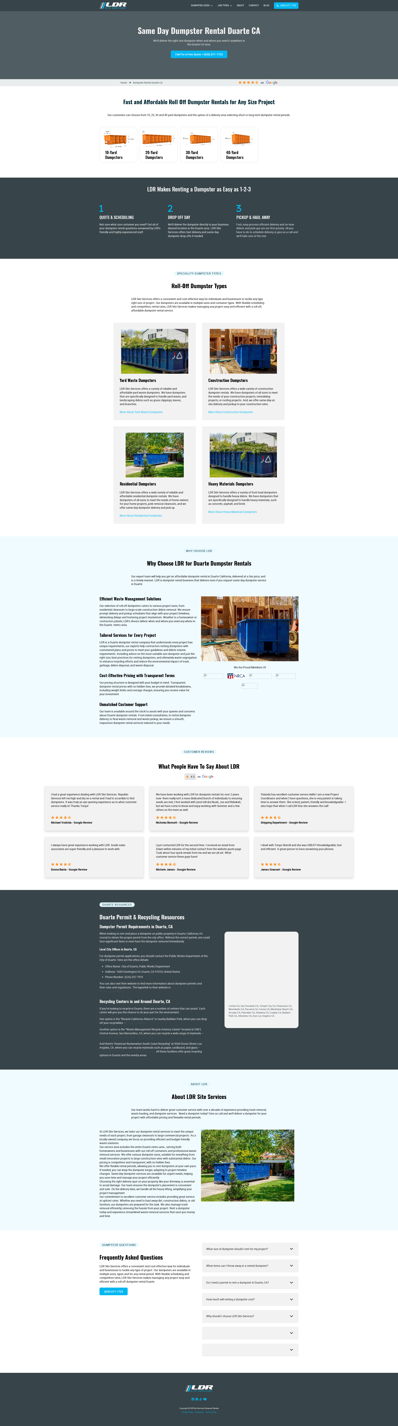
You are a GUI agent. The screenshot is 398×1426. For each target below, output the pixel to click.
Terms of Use (211, 1412)
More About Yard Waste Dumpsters (141, 412)
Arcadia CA (234, 1012)
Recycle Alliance (136, 1023)
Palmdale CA (248, 1012)
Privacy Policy (187, 1412)
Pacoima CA (251, 1009)
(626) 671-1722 (288, 5)
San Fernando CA (249, 1005)
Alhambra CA (245, 1015)
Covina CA (264, 1009)
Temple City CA (267, 1005)
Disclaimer (199, 1412)
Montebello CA (236, 1009)
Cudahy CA (275, 1012)
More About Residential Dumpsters (141, 515)
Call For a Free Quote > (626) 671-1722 (199, 54)
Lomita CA (234, 1005)
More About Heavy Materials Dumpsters (232, 512)
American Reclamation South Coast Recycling (127, 1051)
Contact (254, 5)
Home (123, 82)
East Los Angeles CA (263, 1015)
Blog (266, 5)
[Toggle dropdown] (212, 6)
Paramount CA (284, 1005)
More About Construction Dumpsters (230, 412)
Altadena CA (262, 1012)
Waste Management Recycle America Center (126, 1037)
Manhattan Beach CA (281, 1009)
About (240, 5)
